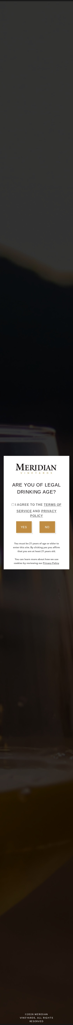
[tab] (13, 504)
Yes (24, 527)
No (47, 527)
